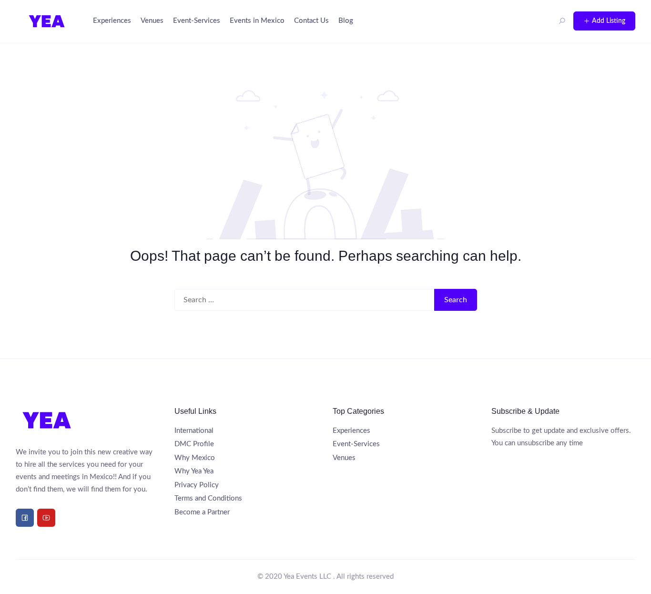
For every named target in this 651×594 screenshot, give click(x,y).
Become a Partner (202, 512)
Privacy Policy (196, 485)
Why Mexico (194, 457)
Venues (152, 20)
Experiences (112, 20)
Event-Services (196, 20)
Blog (345, 20)
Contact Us (311, 20)
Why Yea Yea (194, 471)
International (194, 430)
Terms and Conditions (208, 498)
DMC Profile (194, 444)
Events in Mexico (257, 20)
